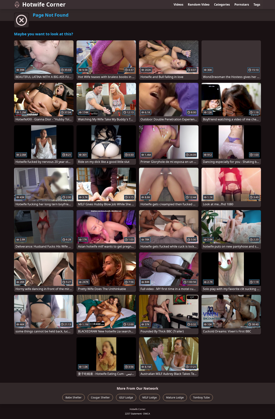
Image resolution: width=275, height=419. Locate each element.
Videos (178, 4)
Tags (256, 4)
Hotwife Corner (44, 4)
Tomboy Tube (201, 397)
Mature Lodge (175, 397)
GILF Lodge (126, 397)
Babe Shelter (73, 397)
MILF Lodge (149, 397)
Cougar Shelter (100, 397)
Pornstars (241, 4)
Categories (222, 4)
